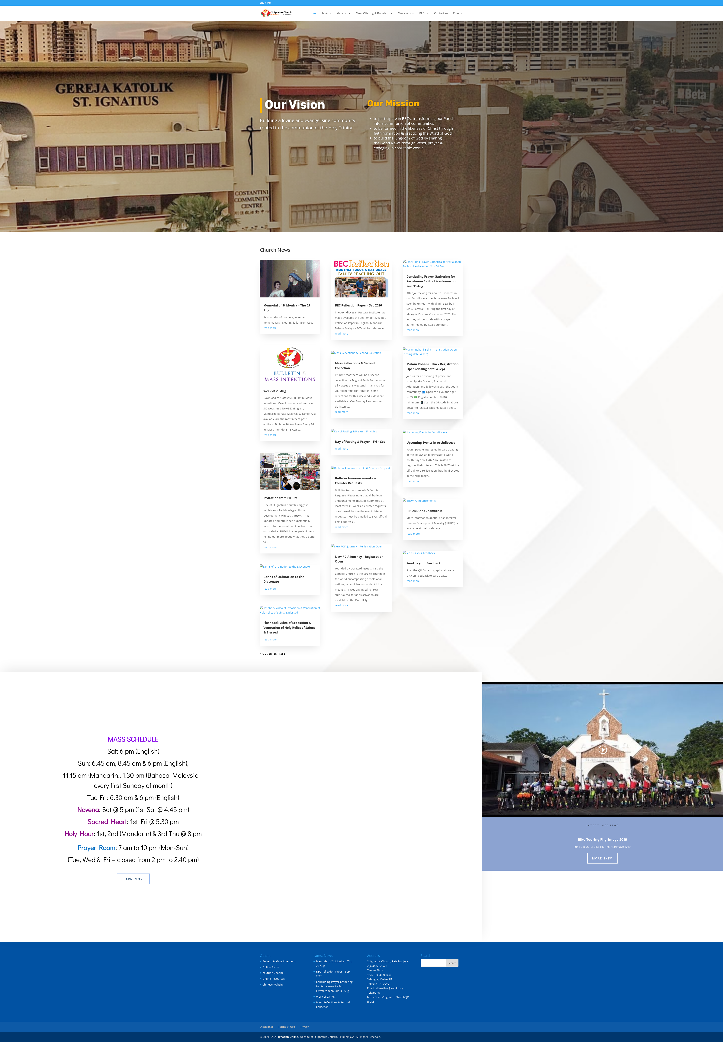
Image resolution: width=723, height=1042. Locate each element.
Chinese (458, 13)
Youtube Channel (273, 973)
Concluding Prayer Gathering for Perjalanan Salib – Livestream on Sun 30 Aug (431, 281)
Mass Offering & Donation (372, 13)
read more (270, 328)
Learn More (133, 879)
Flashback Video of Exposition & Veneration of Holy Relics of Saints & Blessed (289, 627)
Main (325, 13)
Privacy (304, 1026)
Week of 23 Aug (274, 391)
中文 (269, 2)
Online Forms (270, 967)
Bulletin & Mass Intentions (279, 961)
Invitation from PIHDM (280, 498)
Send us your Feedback (423, 563)
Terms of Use (286, 1026)
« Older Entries (273, 653)
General (342, 13)
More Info (602, 858)
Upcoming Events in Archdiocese (430, 443)
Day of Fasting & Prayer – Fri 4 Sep (360, 442)
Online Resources (273, 978)
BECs (422, 13)
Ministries (404, 13)
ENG (262, 2)
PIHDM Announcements (424, 511)
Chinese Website (273, 984)
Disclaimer (266, 1026)
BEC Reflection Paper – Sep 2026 (358, 305)
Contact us (441, 13)
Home (313, 13)
